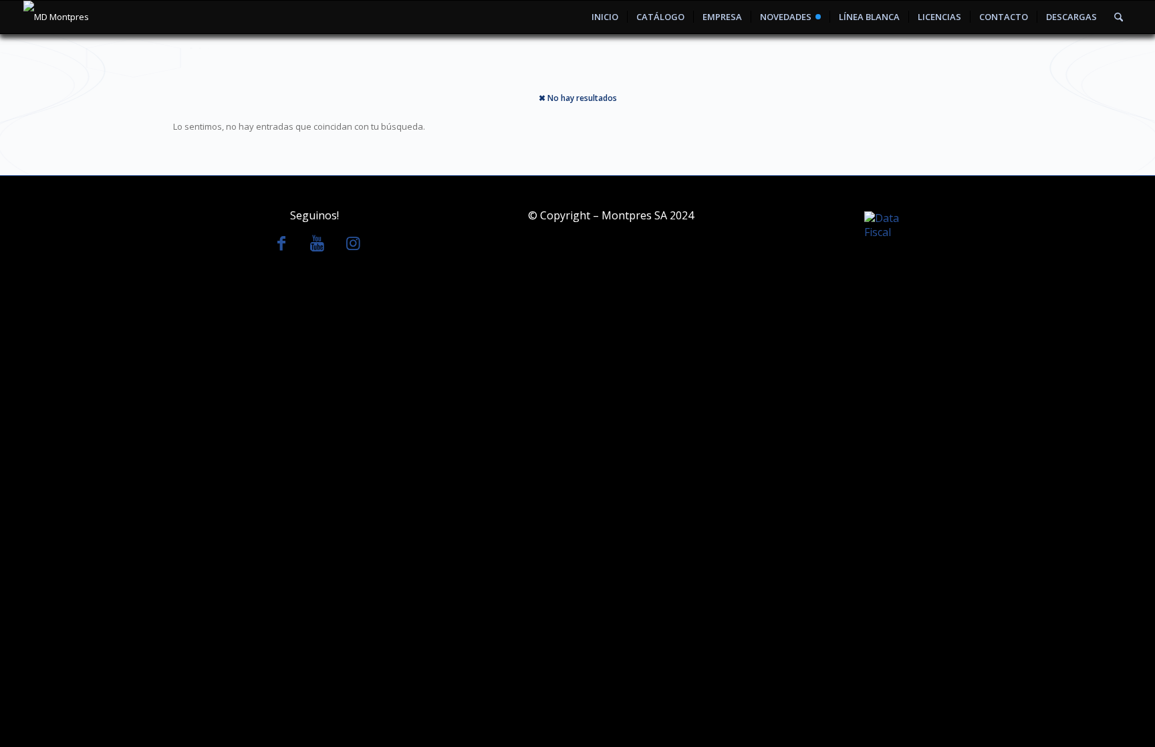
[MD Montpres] (56, 17)
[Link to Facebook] (281, 243)
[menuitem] (605, 17)
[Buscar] (1119, 17)
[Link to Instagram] (354, 243)
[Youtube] (317, 243)
